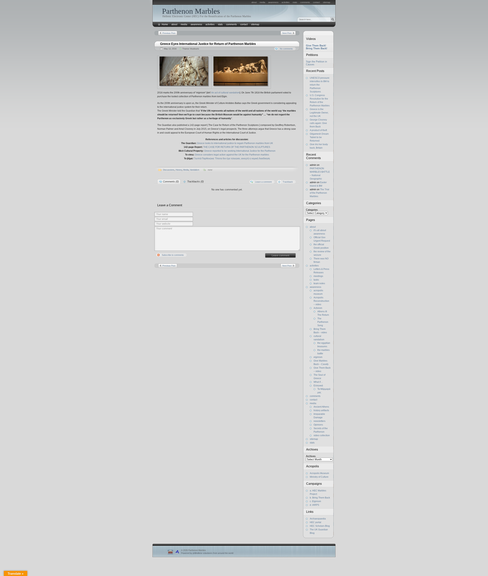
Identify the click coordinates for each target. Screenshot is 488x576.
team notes (319, 283)
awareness (273, 2)
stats (295, 2)
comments (305, 2)
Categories (312, 209)
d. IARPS (314, 505)
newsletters (319, 421)
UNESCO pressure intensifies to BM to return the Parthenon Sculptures (319, 85)
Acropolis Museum (319, 473)
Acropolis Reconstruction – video (321, 301)
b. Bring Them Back (320, 497)
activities (286, 2)
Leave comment (280, 255)
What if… (318, 382)
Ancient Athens (321, 406)
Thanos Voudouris (190, 49)
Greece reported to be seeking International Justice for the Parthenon (239, 151)
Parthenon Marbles (191, 11)
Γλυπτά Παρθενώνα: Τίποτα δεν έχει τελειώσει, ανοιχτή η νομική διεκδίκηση (232, 158)
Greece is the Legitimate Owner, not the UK (319, 112)
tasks (316, 279)
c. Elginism (315, 501)
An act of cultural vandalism (225, 92)
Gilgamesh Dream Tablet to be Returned (319, 137)
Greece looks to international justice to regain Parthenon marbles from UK (235, 143)
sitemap (326, 2)
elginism (318, 357)
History (179, 170)
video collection (322, 435)
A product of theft (318, 130)
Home (165, 24)
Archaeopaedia (318, 518)
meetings (318, 276)
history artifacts (321, 410)
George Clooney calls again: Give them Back (318, 123)
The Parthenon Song (322, 322)
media (262, 2)
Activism (318, 308)
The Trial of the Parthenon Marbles (319, 193)
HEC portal (315, 522)
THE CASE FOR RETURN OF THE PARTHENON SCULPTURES (236, 147)
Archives (311, 456)
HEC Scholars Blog (320, 526)
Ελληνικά (318, 385)
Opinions (318, 424)
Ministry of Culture (319, 477)
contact (316, 2)
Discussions (168, 170)
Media (186, 170)
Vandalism (194, 170)
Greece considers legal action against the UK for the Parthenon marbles (232, 154)
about (254, 2)
